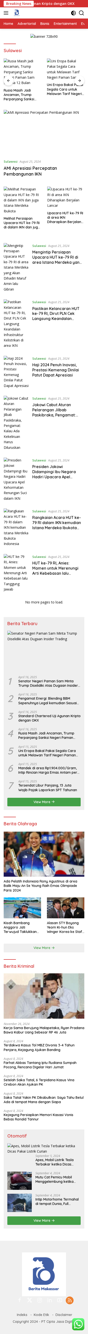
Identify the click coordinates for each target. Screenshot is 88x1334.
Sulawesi (11, 161)
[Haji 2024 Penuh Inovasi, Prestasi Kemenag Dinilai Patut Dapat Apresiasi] (16, 372)
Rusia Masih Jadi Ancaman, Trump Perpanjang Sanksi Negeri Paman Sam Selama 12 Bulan (19, 95)
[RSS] (70, 1300)
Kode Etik (41, 1315)
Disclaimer (63, 1315)
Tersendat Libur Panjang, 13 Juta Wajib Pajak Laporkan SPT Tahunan (47, 787)
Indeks (22, 1315)
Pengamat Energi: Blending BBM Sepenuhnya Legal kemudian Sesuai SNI (47, 700)
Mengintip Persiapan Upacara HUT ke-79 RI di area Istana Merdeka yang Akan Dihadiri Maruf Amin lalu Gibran (57, 262)
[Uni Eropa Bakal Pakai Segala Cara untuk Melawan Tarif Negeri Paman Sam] (65, 69)
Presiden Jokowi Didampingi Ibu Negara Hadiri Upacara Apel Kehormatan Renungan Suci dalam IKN (54, 476)
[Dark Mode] (73, 13)
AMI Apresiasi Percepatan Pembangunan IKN (30, 171)
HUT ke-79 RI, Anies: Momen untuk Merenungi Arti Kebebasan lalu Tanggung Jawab (55, 571)
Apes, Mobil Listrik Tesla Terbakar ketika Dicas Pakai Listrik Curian (54, 1162)
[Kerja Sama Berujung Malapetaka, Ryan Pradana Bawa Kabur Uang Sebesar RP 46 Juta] (44, 996)
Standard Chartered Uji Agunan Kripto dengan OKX (49, 718)
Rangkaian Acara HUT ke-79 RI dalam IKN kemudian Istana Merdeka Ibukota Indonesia (56, 525)
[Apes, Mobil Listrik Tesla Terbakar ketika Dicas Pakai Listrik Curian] (44, 1148)
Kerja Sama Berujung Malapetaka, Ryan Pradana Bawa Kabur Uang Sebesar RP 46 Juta (44, 1030)
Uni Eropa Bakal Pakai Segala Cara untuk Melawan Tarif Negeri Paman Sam (65, 89)
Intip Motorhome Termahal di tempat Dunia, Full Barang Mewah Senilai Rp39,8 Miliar (57, 1201)
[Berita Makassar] (16, 13)
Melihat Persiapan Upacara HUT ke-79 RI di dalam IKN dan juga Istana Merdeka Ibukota (22, 223)
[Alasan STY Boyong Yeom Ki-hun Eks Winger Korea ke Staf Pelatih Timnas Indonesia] (65, 907)
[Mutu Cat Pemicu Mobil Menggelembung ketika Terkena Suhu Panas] (19, 1181)
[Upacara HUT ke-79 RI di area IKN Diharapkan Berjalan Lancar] (66, 197)
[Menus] (7, 13)
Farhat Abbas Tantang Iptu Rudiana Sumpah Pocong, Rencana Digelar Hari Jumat (40, 1065)
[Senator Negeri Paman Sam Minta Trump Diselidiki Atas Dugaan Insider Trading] (44, 651)
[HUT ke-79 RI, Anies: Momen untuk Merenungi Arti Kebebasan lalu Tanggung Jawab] (16, 573)
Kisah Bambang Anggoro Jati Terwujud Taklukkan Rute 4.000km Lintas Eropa (20, 927)
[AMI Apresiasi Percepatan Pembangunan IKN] (44, 132)
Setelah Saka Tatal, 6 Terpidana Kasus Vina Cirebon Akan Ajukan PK (39, 1082)
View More (42, 802)
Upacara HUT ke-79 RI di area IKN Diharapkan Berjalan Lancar (65, 217)
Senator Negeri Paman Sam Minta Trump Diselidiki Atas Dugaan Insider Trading (48, 683)
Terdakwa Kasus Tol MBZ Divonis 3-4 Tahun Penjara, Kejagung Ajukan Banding (39, 1047)
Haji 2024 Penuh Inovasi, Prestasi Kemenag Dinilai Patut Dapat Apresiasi (55, 369)
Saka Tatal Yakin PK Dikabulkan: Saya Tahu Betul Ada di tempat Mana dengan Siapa (44, 1099)
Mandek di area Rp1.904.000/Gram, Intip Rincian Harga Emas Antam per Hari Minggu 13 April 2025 (47, 770)
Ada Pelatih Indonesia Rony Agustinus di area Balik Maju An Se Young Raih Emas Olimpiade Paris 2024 (40, 885)
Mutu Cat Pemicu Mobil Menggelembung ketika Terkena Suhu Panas (54, 1179)
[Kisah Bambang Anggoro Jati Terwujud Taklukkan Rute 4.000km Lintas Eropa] (22, 907)
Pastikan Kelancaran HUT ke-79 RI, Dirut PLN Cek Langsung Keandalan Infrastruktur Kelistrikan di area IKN (56, 318)
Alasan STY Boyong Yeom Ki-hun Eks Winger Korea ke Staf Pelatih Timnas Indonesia (64, 927)
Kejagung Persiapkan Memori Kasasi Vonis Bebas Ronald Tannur (38, 1117)
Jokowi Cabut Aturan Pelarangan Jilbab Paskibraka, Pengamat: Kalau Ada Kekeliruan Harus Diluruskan (58, 414)
